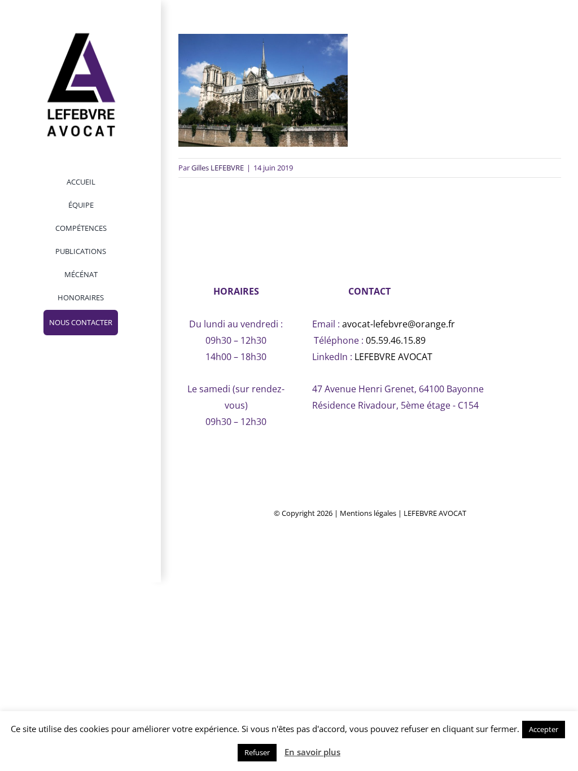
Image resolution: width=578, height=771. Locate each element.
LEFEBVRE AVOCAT (393, 357)
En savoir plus (312, 751)
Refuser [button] (257, 752)
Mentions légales (368, 513)
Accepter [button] (543, 729)
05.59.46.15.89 (396, 340)
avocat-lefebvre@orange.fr (398, 324)
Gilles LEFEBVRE (217, 168)
